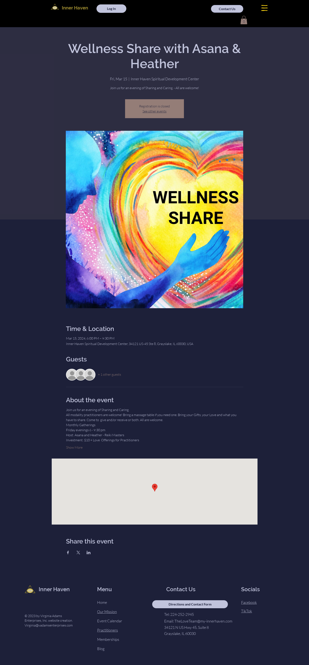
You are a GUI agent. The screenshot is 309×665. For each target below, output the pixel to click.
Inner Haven (75, 8)
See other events (154, 111)
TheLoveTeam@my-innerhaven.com (203, 621)
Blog (100, 648)
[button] (264, 8)
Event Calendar (109, 621)
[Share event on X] (78, 552)
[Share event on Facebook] (68, 552)
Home (102, 602)
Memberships (108, 639)
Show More (74, 447)
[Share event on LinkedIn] (89, 552)
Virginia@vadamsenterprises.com (49, 625)
